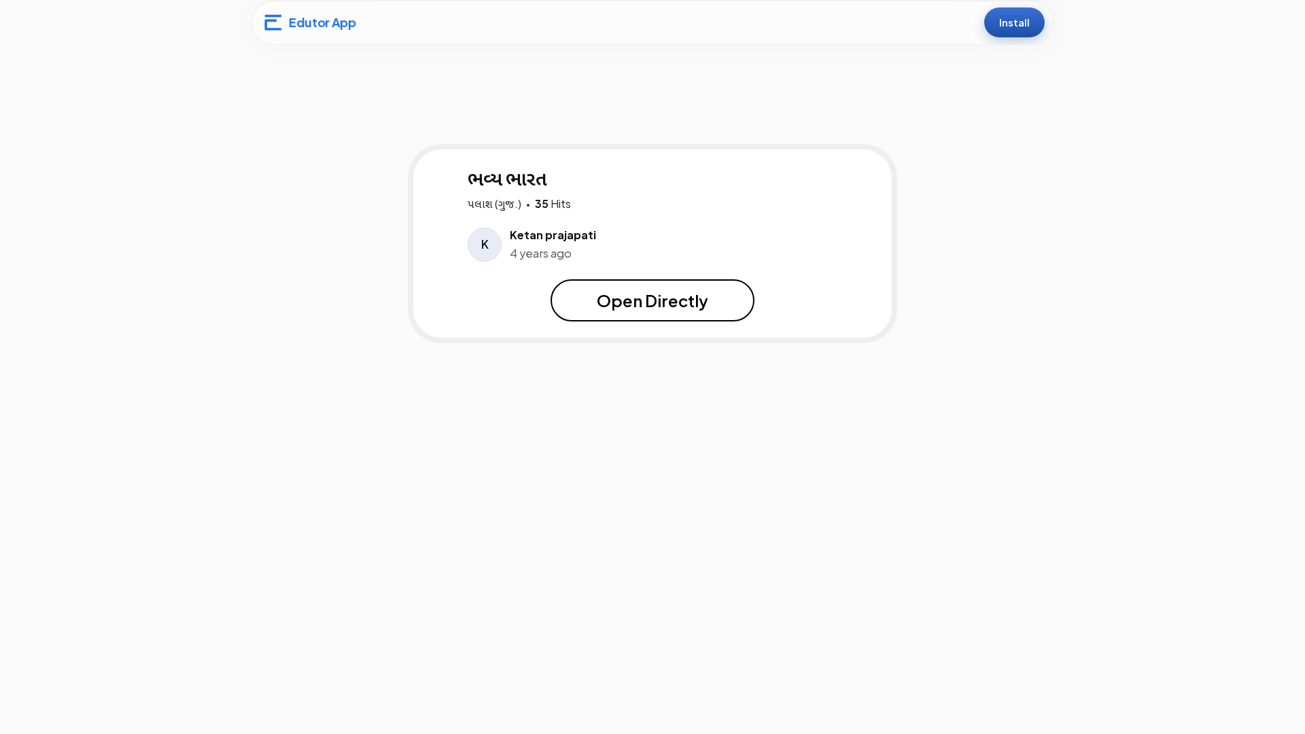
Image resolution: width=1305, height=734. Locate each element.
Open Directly (652, 300)
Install (1014, 22)
